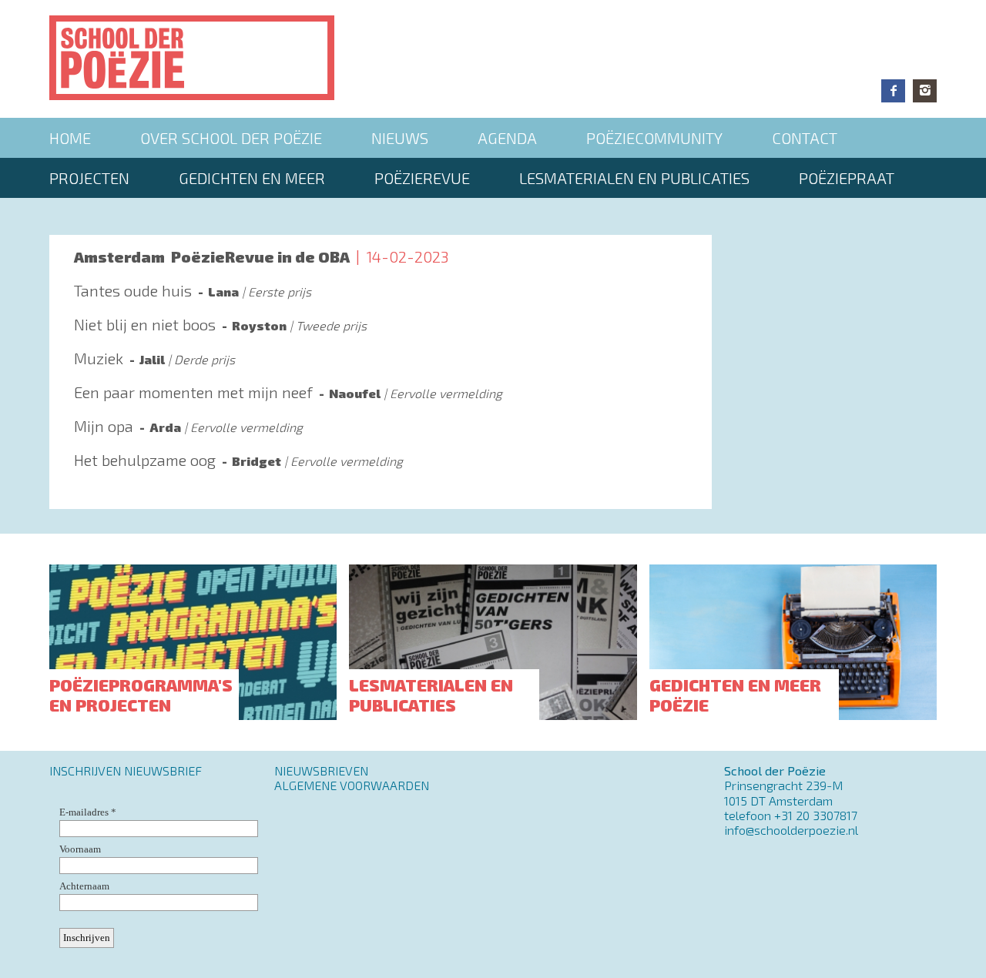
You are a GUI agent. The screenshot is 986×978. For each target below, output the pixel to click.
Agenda (507, 138)
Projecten (89, 178)
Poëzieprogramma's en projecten (141, 695)
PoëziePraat (846, 178)
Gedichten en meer (252, 178)
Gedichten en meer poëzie (735, 695)
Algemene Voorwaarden (351, 785)
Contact (804, 138)
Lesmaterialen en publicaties (634, 178)
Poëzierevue (422, 178)
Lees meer (380, 298)
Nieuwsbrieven (321, 770)
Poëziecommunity (654, 138)
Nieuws (399, 138)
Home (70, 138)
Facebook (893, 90)
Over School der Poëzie (231, 138)
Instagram (925, 90)
